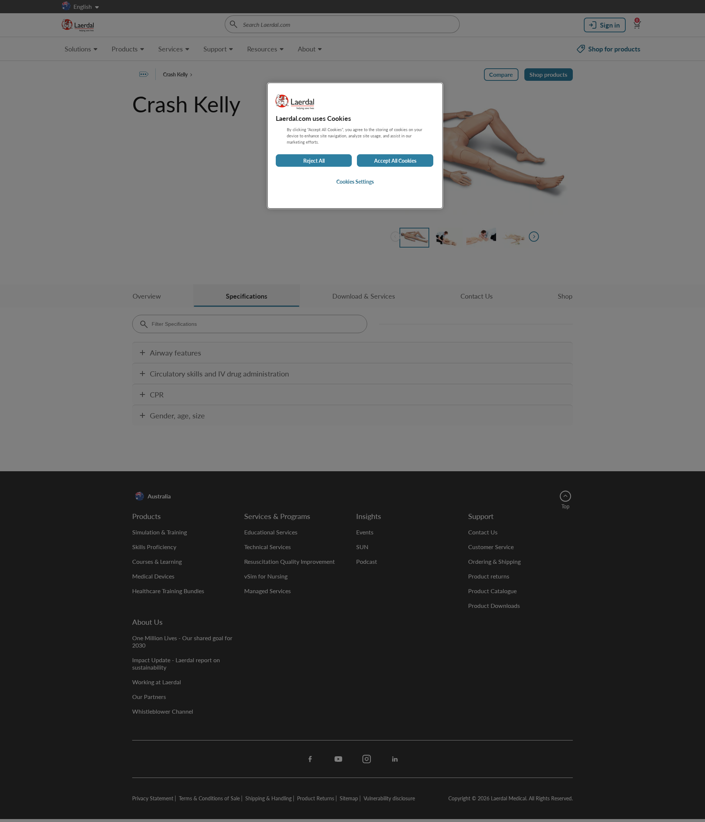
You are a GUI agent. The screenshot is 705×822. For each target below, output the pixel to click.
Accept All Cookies (395, 160)
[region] (355, 145)
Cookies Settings (355, 181)
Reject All (314, 160)
